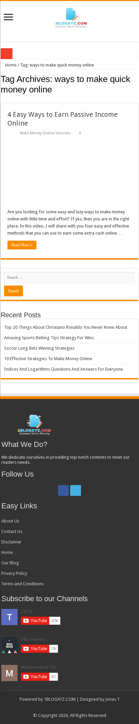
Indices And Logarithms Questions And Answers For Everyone (63, 369)
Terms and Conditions (22, 583)
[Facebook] (63, 490)
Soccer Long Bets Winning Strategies (39, 348)
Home (10, 65)
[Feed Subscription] (136, 99)
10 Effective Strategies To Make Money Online (48, 358)
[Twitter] (75, 490)
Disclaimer (11, 541)
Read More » (21, 245)
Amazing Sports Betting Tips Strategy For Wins (49, 337)
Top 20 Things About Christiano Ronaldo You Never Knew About (65, 327)
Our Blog (10, 562)
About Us (10, 521)
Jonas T (112, 699)
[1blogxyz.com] (69, 16)
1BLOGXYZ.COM (60, 699)
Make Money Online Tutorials (45, 133)
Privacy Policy (14, 573)
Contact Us (11, 531)
